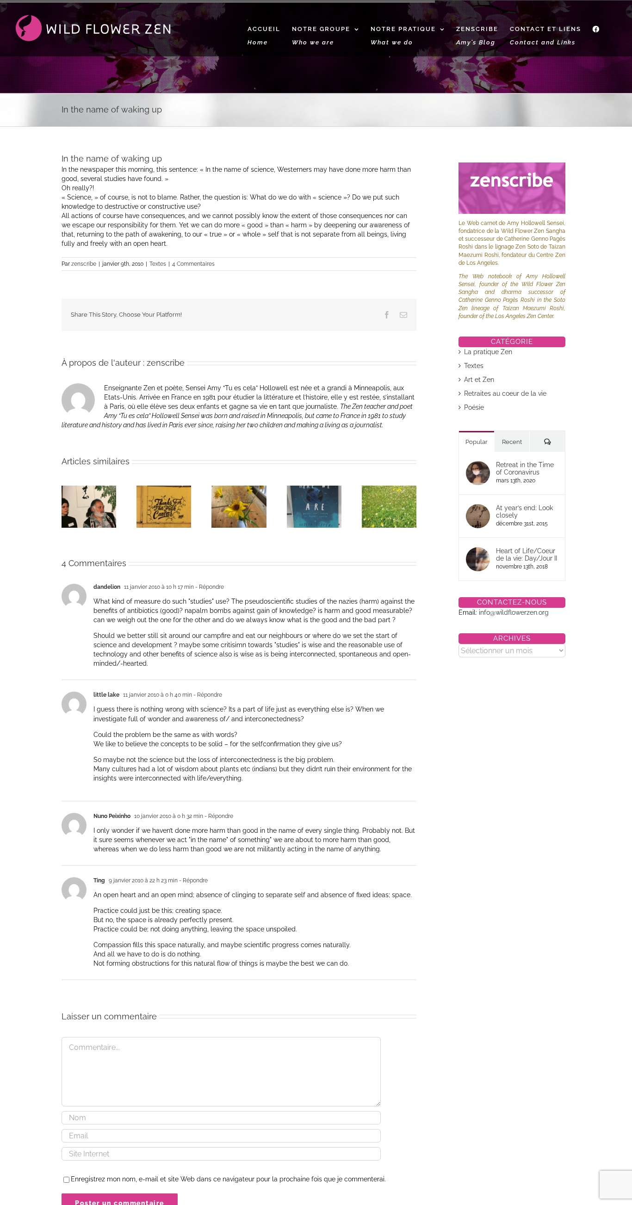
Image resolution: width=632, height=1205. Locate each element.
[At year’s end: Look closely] (478, 508)
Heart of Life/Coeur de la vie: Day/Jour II (526, 554)
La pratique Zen (488, 352)
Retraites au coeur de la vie (505, 393)
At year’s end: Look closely (524, 511)
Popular (476, 441)
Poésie (474, 407)
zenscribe (83, 264)
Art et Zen (479, 379)
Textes (157, 264)
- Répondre (209, 587)
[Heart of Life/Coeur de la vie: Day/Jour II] (478, 552)
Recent (512, 441)
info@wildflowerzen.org (514, 612)
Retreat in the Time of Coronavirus (525, 468)
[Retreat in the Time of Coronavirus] (478, 465)
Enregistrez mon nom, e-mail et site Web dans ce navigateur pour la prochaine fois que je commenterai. (228, 1179)
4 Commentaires (193, 264)
